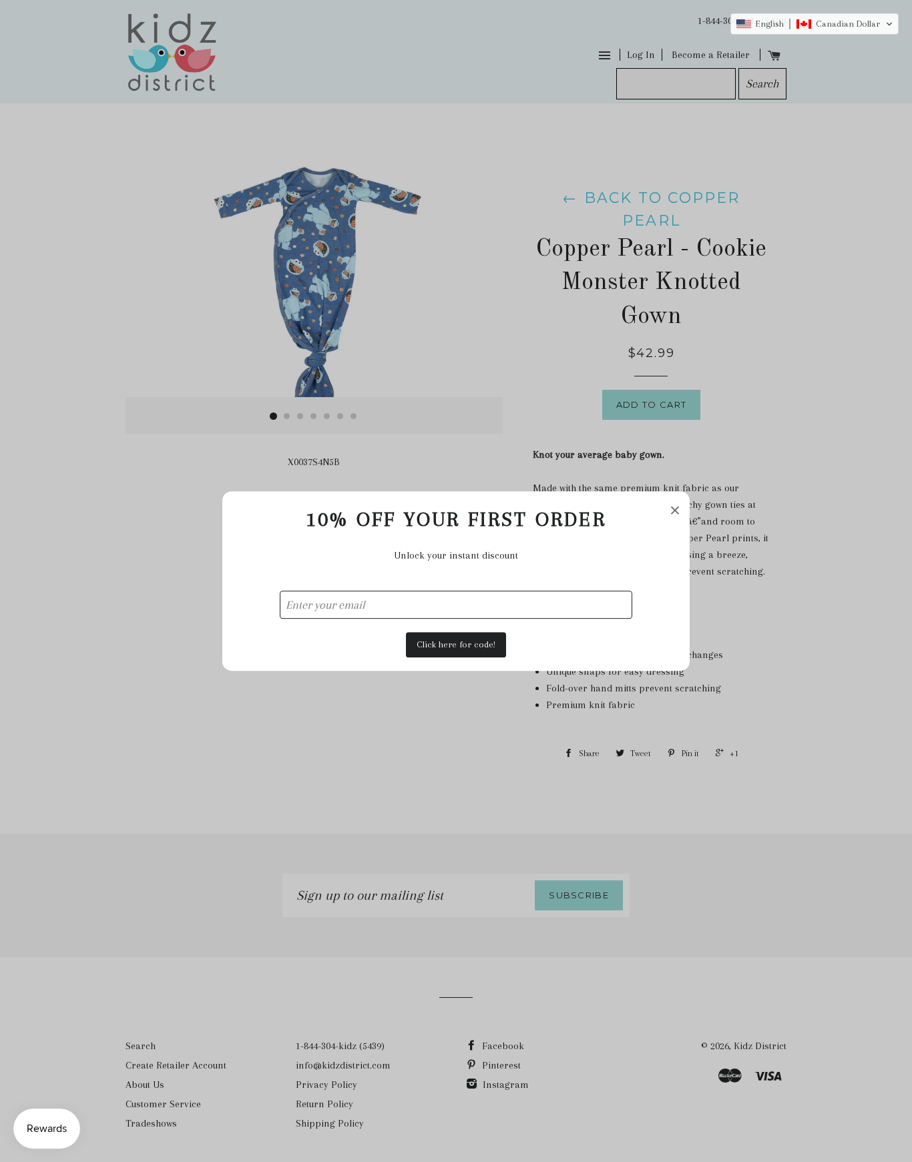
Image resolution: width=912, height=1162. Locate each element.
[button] (814, 24)
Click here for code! (456, 644)
